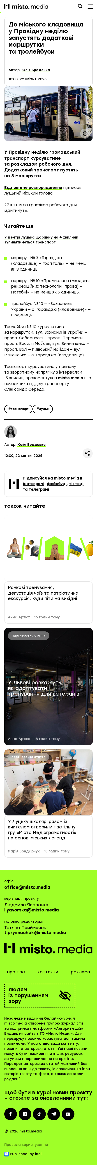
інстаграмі (33, 484)
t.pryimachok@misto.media (35, 932)
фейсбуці (57, 484)
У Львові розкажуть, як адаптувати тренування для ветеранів (43, 688)
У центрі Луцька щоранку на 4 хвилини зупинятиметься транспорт (41, 240)
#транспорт (18, 409)
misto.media (70, 378)
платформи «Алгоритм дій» (56, 1029)
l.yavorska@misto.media (31, 910)
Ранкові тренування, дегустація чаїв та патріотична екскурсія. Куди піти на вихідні (43, 593)
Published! (19, 1154)
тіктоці (76, 484)
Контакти (47, 971)
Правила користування (26, 1145)
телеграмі (39, 489)
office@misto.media (27, 887)
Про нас (16, 971)
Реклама (80, 971)
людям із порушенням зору (28, 995)
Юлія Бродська (36, 70)
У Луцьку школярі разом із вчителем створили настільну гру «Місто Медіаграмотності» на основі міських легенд (42, 830)
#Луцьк (42, 409)
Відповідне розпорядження (33, 187)
